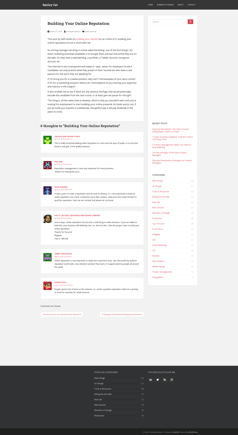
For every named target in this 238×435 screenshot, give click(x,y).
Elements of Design (165, 5)
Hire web (58, 162)
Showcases (157, 218)
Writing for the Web (161, 197)
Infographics (157, 277)
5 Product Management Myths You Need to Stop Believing (171, 146)
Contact (191, 5)
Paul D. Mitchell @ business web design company (77, 215)
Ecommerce (157, 229)
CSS (154, 250)
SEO (154, 239)
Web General (90, 31)
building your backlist (87, 39)
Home (150, 5)
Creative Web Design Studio (67, 136)
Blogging (156, 234)
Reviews (155, 255)
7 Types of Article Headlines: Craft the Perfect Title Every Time (172, 138)
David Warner (60, 187)
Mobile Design (158, 266)
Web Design (157, 180)
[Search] (190, 21)
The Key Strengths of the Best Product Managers (169, 153)
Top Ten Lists (158, 223)
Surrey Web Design (63, 254)
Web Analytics (158, 261)
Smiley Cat (50, 5)
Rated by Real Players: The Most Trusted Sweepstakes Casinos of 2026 (170, 130)
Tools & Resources (160, 191)
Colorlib (175, 432)
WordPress (193, 432)
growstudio (60, 282)
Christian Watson (73, 31)
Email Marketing (159, 245)
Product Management (162, 272)
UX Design (156, 186)
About (180, 5)
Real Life (156, 202)
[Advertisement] (92, 340)
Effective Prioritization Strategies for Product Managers (172, 161)
